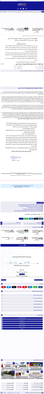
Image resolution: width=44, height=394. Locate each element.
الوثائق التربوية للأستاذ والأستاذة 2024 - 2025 (36, 387)
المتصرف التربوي (33, 214)
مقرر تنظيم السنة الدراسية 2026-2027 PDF (22, 11)
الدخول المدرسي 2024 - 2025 (38, 383)
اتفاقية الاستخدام (9, 392)
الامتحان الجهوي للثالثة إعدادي (38, 304)
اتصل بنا (14, 392)
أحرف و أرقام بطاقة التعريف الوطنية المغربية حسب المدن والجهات (8, 377)
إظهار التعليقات (21, 245)
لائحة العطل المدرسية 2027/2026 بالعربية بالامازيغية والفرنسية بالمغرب (35, 30)
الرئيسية (18, 392)
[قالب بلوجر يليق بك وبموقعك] (42, 392)
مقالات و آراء (26, 214)
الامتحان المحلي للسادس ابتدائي (37, 295)
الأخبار (38, 35)
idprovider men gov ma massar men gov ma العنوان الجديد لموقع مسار (22, 377)
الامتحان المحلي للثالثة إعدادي (38, 301)
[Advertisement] (22, 20)
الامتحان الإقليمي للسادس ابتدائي (37, 298)
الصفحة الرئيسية (42, 35)
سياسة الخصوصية (3, 392)
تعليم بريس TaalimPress (29, 392)
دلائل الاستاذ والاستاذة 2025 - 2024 (37, 389)
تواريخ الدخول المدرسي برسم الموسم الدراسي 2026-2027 (32, 209)
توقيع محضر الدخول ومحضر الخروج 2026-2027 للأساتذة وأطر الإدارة (20, 29)
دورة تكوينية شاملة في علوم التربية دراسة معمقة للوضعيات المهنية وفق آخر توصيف (27, 210)
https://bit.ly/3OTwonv (18, 186)
